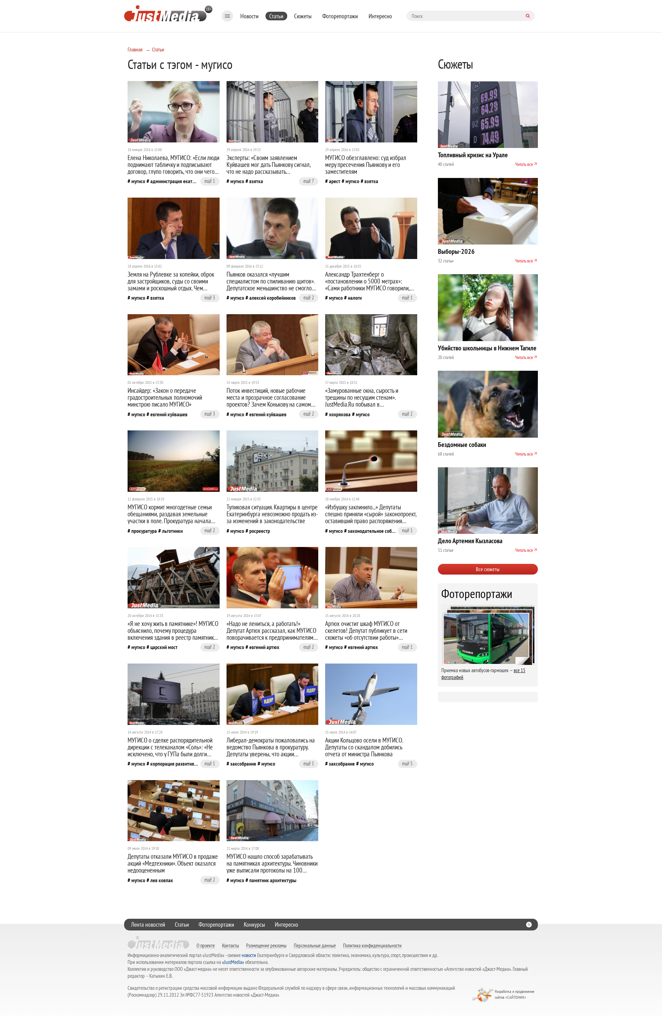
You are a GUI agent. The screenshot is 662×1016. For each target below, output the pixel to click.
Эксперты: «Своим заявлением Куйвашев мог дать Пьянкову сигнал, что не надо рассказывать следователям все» (269, 167)
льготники (172, 530)
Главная (135, 49)
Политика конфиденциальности (372, 945)
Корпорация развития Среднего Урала (174, 763)
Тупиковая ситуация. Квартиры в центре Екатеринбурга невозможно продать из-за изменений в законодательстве (272, 514)
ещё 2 (308, 297)
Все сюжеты (488, 569)
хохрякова (340, 414)
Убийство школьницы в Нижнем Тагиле (487, 348)
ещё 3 (209, 297)
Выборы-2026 (456, 251)
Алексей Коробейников (272, 297)
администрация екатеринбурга (174, 181)
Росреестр (259, 530)
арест (334, 181)
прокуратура (144, 530)
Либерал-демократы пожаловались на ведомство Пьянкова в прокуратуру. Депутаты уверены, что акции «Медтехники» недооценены (271, 750)
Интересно (380, 16)
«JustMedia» (233, 962)
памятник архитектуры (272, 880)
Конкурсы (254, 924)
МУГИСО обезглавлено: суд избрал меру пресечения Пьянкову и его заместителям (365, 164)
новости (249, 955)
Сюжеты (303, 16)
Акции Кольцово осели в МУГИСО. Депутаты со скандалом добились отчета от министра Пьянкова (364, 747)
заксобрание (243, 763)
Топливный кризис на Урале (473, 154)
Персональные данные (315, 945)
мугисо (138, 181)
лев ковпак (161, 880)
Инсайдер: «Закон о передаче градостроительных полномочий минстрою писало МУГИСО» (165, 397)
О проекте (206, 945)
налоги (355, 297)
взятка (256, 181)
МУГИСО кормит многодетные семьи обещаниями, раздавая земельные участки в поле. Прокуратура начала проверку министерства (170, 517)
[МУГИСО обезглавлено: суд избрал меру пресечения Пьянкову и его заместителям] (371, 111)
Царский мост (164, 647)
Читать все (524, 164)
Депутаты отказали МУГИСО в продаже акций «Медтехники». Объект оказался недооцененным (173, 863)
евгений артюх (264, 647)
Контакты (230, 945)
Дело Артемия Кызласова (470, 540)
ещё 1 (209, 181)
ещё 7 (308, 181)
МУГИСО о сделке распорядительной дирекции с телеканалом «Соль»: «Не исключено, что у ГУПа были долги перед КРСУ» (170, 750)
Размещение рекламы (266, 945)
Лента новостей (148, 924)
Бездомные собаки (462, 444)
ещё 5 (407, 763)
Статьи (276, 16)
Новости (249, 16)
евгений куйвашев (169, 414)
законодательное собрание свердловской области (372, 530)
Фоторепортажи (340, 16)
